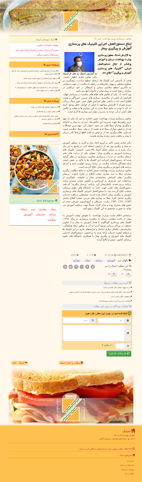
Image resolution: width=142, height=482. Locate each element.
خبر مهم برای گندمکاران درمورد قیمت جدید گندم (41, 78)
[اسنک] (71, 17)
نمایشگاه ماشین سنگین (47, 54)
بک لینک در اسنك (127, 465)
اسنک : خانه (18, 363)
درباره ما (130, 461)
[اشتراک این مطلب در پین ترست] (76, 266)
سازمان (40, 214)
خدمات (109, 156)
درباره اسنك (71, 4)
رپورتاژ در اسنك (127, 469)
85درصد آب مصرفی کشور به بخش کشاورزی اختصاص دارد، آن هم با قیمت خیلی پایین (35, 72)
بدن (33, 209)
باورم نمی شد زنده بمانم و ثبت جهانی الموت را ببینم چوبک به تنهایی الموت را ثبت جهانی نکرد (36, 89)
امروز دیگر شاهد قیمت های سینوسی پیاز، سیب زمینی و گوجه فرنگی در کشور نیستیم (100, 292)
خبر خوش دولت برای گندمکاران (47, 111)
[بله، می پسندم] (128, 273)
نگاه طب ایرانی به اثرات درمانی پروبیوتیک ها (115, 301)
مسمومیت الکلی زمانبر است (121, 296)
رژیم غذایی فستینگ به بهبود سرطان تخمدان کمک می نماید (37, 83)
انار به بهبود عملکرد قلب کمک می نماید (117, 287)
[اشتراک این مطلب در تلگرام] (92, 266)
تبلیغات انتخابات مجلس (48, 45)
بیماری (76, 260)
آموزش (84, 122)
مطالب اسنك (129, 473)
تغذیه (102, 4)
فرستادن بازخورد (118, 353)
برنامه (76, 153)
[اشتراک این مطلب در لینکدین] (70, 266)
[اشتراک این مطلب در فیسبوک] (87, 266)
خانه (127, 4)
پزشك (23, 209)
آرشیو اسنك (88, 4)
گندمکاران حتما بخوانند (50, 123)
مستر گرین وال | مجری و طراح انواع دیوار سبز (37, 50)
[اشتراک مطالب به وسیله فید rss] (65, 266)
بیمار (87, 260)
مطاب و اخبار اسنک (70, 363)
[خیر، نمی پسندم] (114, 273)
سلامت (115, 4)
